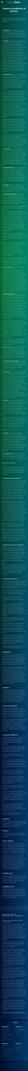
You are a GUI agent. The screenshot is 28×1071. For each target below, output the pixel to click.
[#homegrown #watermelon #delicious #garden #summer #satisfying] (11, 908)
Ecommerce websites (6, 1029)
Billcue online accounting (20, 1030)
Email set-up (17, 1049)
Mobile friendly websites (6, 1034)
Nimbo (17, 1067)
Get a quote (17, 1045)
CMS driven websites (6, 1030)
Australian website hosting (7, 1050)
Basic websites (5, 1032)
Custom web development (7, 1048)
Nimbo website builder (19, 1029)
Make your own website (6, 1039)
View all (3, 1037)
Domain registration (6, 1054)
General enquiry (18, 1047)
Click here (4, 429)
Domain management (6, 1056)
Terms (20, 1063)
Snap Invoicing (18, 1032)
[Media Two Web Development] (14, 1022)
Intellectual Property (9, 293)
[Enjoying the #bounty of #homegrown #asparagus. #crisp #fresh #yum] (16, 908)
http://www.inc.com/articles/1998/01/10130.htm (13, 1012)
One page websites (5, 1036)
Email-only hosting (5, 1052)
